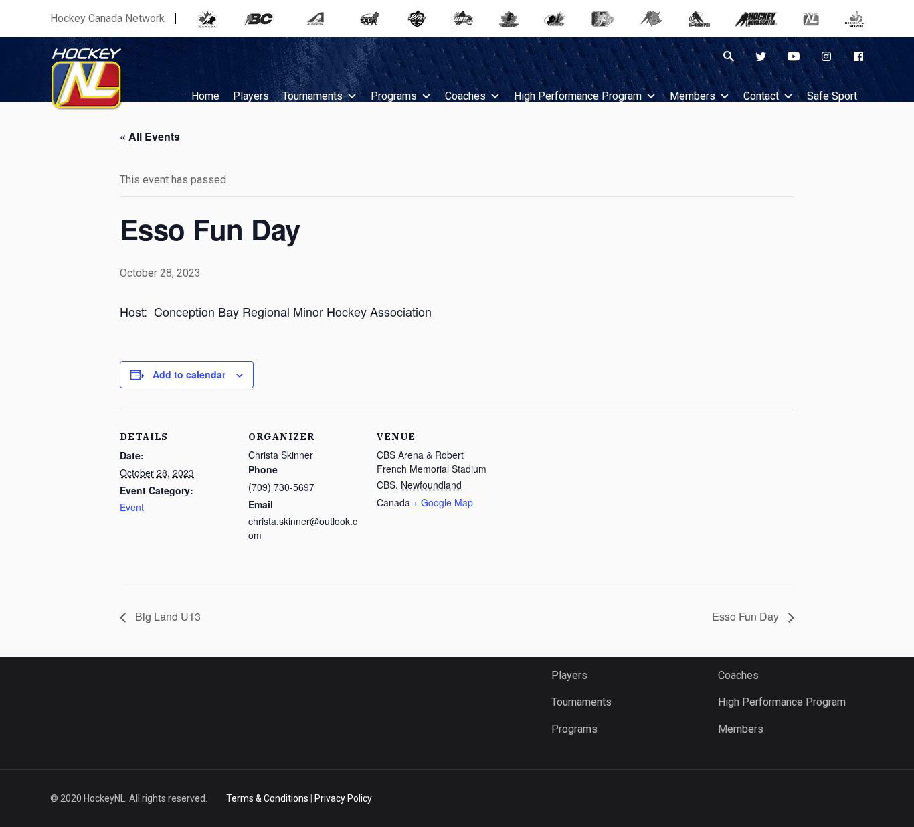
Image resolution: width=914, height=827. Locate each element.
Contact (761, 96)
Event (132, 507)
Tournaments (312, 96)
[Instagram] (826, 56)
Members (692, 96)
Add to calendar (189, 374)
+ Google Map (443, 502)
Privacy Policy (343, 798)
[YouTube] (794, 56)
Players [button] (251, 96)
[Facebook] (858, 56)
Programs (394, 96)
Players (569, 675)
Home (205, 96)
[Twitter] (760, 56)
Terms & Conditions (267, 798)
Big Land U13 (166, 616)
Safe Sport (832, 96)
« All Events (150, 136)
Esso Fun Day (747, 616)
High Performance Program (578, 96)
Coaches (465, 96)
